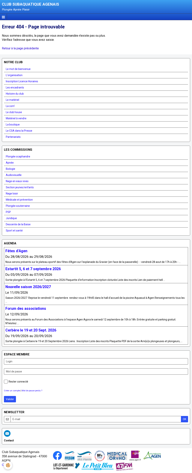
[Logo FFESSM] (69, 455)
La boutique (13, 124)
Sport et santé (14, 230)
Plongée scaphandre (18, 156)
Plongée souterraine (18, 205)
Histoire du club (15, 93)
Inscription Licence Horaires (22, 81)
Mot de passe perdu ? (32, 390)
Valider (10, 399)
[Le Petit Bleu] (97, 466)
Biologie (10, 168)
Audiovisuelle (14, 174)
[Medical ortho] (117, 455)
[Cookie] (8, 465)
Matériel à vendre (16, 118)
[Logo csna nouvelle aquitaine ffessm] (84, 455)
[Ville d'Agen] (135, 455)
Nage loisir (12, 193)
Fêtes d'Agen (16, 251)
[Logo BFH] (100, 455)
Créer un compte (12, 390)
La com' (10, 106)
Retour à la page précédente (20, 48)
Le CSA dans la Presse (19, 130)
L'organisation (14, 75)
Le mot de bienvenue (18, 68)
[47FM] (124, 466)
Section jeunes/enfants (20, 187)
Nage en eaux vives (17, 181)
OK (184, 419)
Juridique (11, 218)
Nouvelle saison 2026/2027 (28, 287)
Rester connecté (18, 381)
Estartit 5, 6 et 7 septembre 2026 (33, 269)
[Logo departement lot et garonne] (66, 466)
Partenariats (13, 136)
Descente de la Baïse (18, 224)
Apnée (10, 162)
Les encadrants (15, 87)
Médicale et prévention (19, 199)
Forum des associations (25, 308)
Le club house (14, 112)
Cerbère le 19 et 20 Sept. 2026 (30, 330)
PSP (8, 212)
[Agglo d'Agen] (152, 455)
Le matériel (12, 99)
